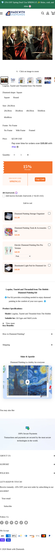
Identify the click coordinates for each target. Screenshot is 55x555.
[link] (9, 216)
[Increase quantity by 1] (28, 155)
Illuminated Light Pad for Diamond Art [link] (30, 266)
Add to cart (27, 203)
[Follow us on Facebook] (2, 522)
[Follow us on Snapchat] (26, 522)
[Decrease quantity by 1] (14, 155)
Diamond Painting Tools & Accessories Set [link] (30, 229)
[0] (52, 13)
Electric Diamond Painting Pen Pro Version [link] (29, 246)
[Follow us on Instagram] (6, 522)
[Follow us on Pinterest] (11, 522)
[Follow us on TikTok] (21, 522)
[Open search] (42, 13)
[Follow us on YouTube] (16, 522)
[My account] (47, 13)
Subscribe (8, 506)
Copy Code (40, 179)
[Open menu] (1, 13)
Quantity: (6, 155)
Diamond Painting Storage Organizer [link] (30, 214)
